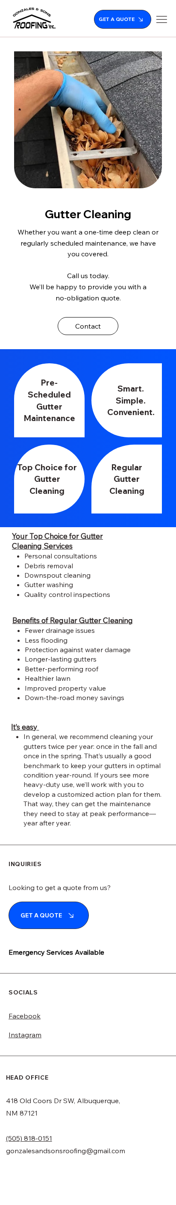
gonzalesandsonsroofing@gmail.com (65, 1150)
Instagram (25, 1034)
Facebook (25, 1016)
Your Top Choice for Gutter (57, 535)
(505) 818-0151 (29, 1138)
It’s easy (25, 726)
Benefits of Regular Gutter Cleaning (72, 620)
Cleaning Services (42, 545)
